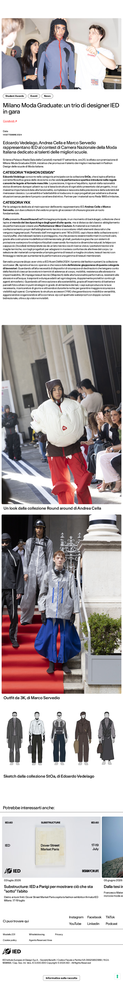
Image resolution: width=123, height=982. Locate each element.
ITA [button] (93, 6)
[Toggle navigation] (118, 6)
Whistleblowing (37, 934)
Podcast (111, 924)
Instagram (76, 917)
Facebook (94, 917)
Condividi (9, 121)
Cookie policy (10, 940)
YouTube (75, 924)
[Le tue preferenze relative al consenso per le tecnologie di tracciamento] (117, 976)
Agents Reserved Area (40, 940)
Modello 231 (9, 934)
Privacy (59, 934)
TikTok (110, 917)
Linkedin (93, 924)
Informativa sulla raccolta (61, 978)
